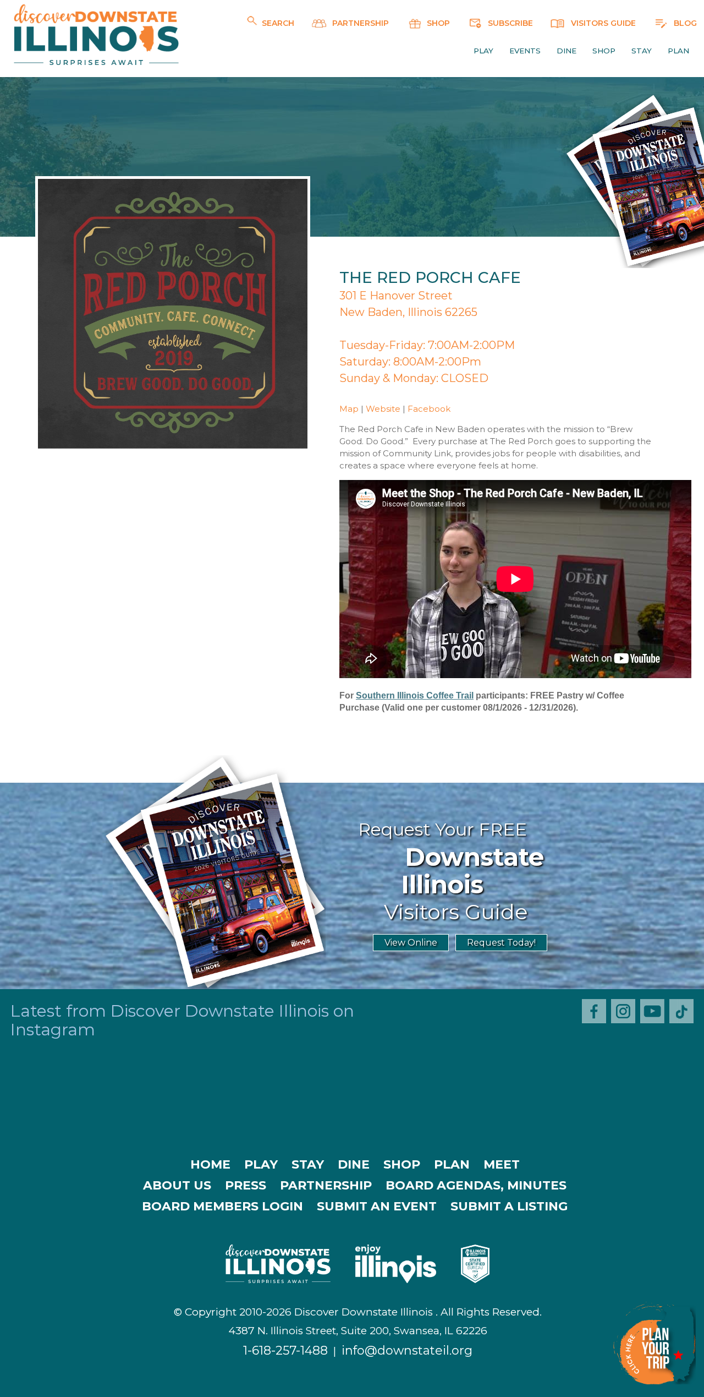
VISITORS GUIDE (602, 23)
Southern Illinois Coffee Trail (415, 695)
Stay (641, 50)
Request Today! (501, 942)
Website (383, 408)
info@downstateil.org (407, 1350)
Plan (678, 50)
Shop (603, 50)
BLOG (684, 23)
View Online (410, 942)
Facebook (429, 408)
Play (483, 50)
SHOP (437, 23)
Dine (566, 50)
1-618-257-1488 (285, 1350)
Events (525, 50)
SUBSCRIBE (509, 23)
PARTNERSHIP (359, 23)
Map (349, 408)
